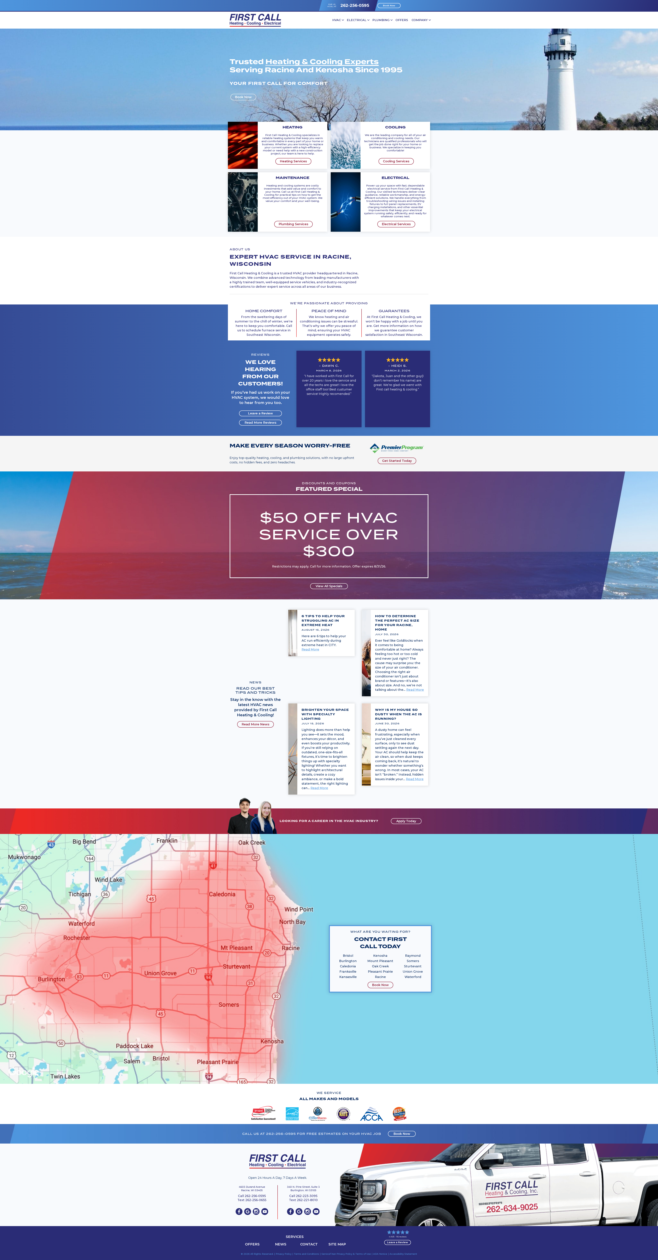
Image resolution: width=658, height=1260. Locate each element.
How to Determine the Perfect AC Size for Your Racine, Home (397, 623)
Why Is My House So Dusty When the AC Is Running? (398, 714)
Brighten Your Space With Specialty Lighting (325, 714)
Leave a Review (397, 1242)
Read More (310, 649)
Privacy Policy (283, 1253)
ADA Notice (380, 1253)
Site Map (337, 1244)
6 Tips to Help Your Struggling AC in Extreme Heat (323, 620)
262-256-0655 (255, 1200)
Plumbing (380, 20)
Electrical (356, 20)
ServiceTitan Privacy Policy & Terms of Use (346, 1253)
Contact (309, 1244)
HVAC (336, 20)
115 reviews (401, 1236)
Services (295, 1237)
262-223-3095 (306, 1196)
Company (420, 20)
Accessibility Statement (403, 1253)
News (280, 1244)
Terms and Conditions (306, 1253)
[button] (343, 20)
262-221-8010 (307, 1200)
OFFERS (401, 20)
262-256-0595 (354, 5)
